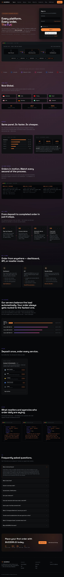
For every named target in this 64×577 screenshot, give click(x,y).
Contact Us (40, 2)
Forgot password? (57, 21)
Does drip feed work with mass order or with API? (25, 500)
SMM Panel (51, 2)
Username (43, 15)
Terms (29, 2)
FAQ (36, 568)
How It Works (23, 564)
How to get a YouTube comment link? (25, 505)
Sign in (14, 2)
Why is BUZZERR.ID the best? (25, 525)
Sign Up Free (42, 542)
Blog (46, 2)
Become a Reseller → (49, 283)
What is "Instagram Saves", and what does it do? (25, 520)
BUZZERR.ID (6, 2)
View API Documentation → (30, 285)
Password (43, 21)
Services (19, 2)
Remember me (45, 26)
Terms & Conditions (54, 564)
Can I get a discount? (25, 495)
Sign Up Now (7, 391)
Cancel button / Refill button (25, 490)
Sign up (24, 2)
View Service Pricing (53, 542)
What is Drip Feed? (25, 480)
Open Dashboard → (7, 283)
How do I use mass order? (25, 485)
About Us (35, 2)
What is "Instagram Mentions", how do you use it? (25, 510)
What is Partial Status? (25, 467)
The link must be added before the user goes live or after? (25, 515)
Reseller (22, 568)
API (21, 566)
